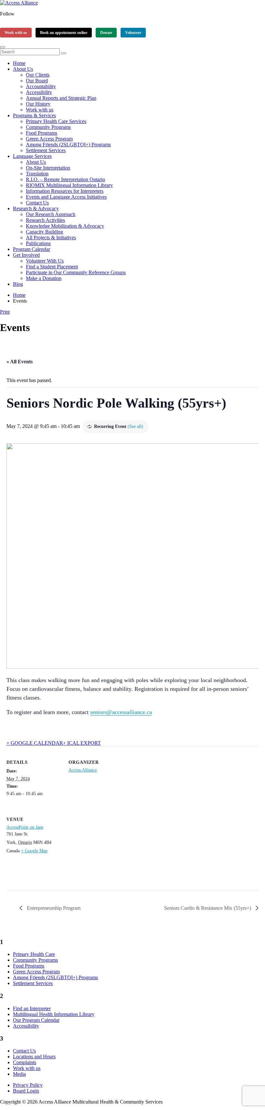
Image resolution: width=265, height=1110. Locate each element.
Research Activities (45, 220)
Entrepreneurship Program (53, 908)
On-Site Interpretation (48, 168)
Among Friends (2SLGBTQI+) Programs (68, 144)
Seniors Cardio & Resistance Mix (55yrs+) (208, 908)
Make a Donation (43, 278)
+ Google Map (34, 850)
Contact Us (37, 202)
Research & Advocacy (36, 208)
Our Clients (37, 75)
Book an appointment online (63, 32)
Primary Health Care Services (56, 121)
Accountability (41, 86)
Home (19, 63)
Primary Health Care (34, 954)
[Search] (63, 53)
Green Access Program (49, 138)
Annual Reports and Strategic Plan (61, 98)
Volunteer (133, 32)
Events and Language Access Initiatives (66, 197)
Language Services (32, 156)
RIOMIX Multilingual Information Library (69, 185)
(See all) (135, 426)
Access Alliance (83, 770)
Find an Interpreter (32, 1008)
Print (5, 312)
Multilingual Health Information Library (53, 1014)
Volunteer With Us (45, 261)
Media (19, 1074)
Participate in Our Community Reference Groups (76, 272)
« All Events (19, 361)
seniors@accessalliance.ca (121, 712)
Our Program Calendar (36, 1020)
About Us (23, 69)
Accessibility (39, 92)
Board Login (26, 1091)
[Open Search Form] (2, 47)
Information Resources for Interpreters (64, 191)
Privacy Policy (28, 1085)
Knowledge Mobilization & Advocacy (65, 226)
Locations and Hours (34, 1056)
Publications (38, 243)
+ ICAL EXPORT (82, 743)
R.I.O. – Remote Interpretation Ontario (65, 179)
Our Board (37, 80)
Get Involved (26, 255)
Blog (18, 284)
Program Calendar (31, 249)
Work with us (16, 32)
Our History (38, 104)
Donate (106, 32)
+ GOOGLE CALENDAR (34, 743)
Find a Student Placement (52, 266)
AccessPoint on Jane (24, 827)
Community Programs (48, 127)
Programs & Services (34, 115)
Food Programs (41, 133)
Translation (37, 173)
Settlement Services (46, 150)
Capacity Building (44, 231)
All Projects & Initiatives (51, 237)
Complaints (24, 1062)
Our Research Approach (50, 214)
